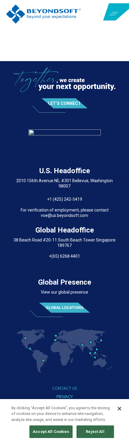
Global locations (64, 307)
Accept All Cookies (51, 431)
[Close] (119, 408)
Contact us (64, 388)
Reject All (95, 431)
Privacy (64, 397)
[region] (64, 421)
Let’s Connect (64, 103)
